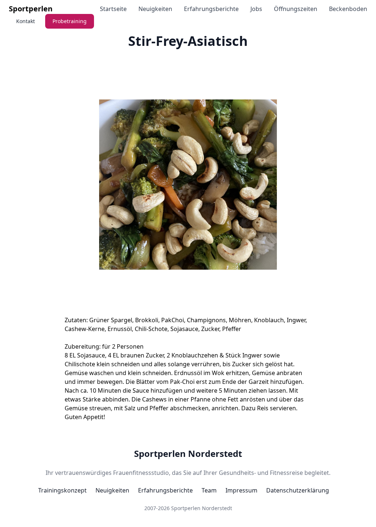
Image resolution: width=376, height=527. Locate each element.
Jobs (256, 9)
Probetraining (70, 21)
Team (209, 490)
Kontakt (25, 21)
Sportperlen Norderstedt (188, 453)
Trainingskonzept (62, 490)
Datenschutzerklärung (297, 490)
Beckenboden (348, 9)
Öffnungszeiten (295, 9)
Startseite (113, 9)
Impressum (241, 490)
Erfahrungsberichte (211, 9)
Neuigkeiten (155, 9)
